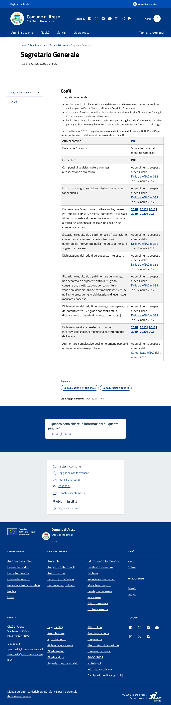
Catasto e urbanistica (60, 579)
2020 (143, 213)
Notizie (132, 567)
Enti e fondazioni (18, 573)
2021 (152, 213)
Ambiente (53, 561)
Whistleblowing (37, 691)
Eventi (132, 588)
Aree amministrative (20, 561)
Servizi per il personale (63, 691)
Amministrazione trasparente (98, 636)
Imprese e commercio (101, 579)
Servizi (61, 32)
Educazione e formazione (104, 561)
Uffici (10, 597)
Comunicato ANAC (143, 352)
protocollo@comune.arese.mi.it (25, 649)
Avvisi (131, 561)
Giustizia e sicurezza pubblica (100, 570)
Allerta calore (55, 657)
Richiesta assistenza (60, 645)
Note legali (94, 663)
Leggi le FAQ (55, 627)
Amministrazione (22, 32)
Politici (11, 591)
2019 (134, 213)
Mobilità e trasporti (99, 585)
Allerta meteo (55, 651)
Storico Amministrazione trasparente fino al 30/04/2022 (103, 651)
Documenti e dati (18, 567)
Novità (45, 32)
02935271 (13, 644)
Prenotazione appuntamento (56, 636)
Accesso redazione (19, 696)
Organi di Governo (18, 579)
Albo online (95, 627)
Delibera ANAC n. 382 (144, 176)
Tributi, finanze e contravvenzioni (98, 606)
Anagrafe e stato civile (61, 567)
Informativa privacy (100, 669)
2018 (152, 209)
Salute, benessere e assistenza (100, 594)
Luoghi (132, 594)
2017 (143, 209)
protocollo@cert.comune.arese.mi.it (25, 657)
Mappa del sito (16, 691)
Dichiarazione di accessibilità (105, 675)
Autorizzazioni (56, 573)
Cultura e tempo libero (61, 585)
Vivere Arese (81, 32)
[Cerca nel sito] (157, 18)
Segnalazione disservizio (62, 663)
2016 (134, 209)
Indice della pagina (19, 92)
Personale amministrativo (23, 585)
